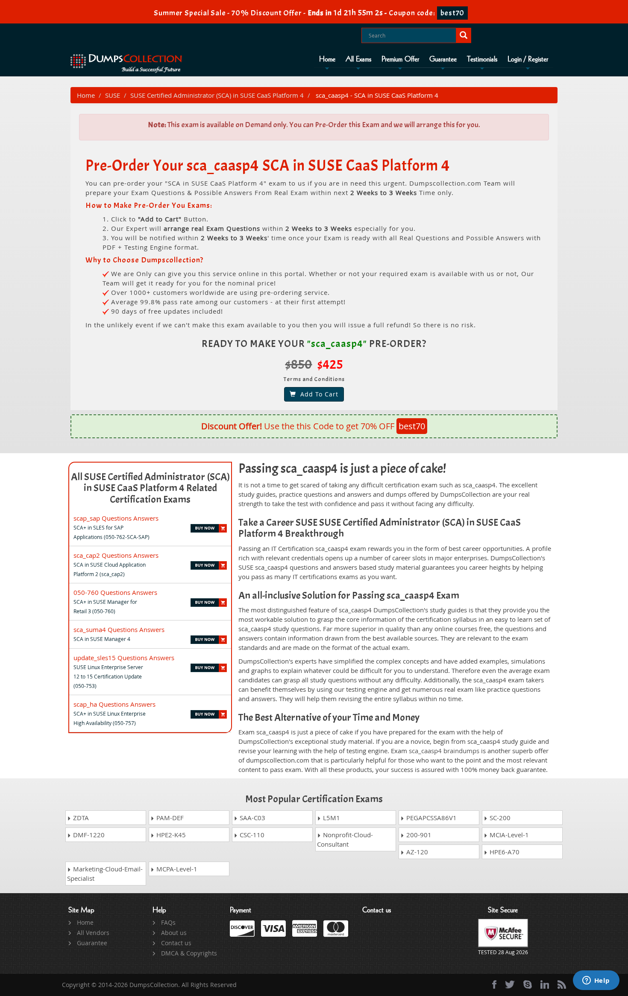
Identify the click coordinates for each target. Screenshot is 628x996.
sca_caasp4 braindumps (444, 750)
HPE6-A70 (503, 851)
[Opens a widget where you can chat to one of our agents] (595, 981)
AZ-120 (416, 851)
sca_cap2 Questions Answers (115, 555)
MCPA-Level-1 (176, 869)
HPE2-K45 (170, 834)
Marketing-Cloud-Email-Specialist (105, 873)
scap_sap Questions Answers (115, 518)
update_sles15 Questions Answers (123, 657)
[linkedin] (544, 984)
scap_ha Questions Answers (114, 704)
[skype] (527, 984)
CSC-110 (251, 834)
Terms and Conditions (314, 379)
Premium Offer (400, 59)
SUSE (112, 95)
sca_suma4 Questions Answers (118, 629)
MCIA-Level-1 (508, 834)
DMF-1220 (88, 834)
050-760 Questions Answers (115, 592)
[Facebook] (494, 984)
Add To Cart (317, 394)
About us (174, 932)
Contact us (176, 942)
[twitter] (510, 984)
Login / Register (528, 59)
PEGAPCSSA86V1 (431, 817)
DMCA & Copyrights (189, 953)
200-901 (418, 834)
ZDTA (80, 817)
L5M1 (330, 817)
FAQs (168, 922)
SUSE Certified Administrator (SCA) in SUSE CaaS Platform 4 (217, 95)
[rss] (562, 984)
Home (327, 59)
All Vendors (93, 932)
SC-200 (499, 817)
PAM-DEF (169, 817)
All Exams (358, 59)
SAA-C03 (251, 817)
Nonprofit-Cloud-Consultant (345, 839)
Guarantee (443, 59)
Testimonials (482, 59)
